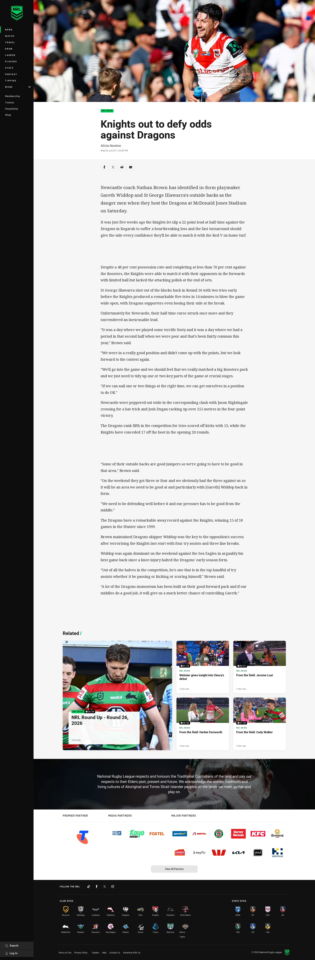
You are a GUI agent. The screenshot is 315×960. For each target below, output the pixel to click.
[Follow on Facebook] (96, 886)
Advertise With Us (131, 952)
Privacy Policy (81, 952)
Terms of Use (64, 952)
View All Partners (174, 869)
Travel (10, 42)
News (9, 29)
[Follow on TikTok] (88, 886)
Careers (95, 952)
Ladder (10, 55)
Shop (8, 114)
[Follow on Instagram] (112, 886)
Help (104, 952)
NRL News (107, 111)
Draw (9, 48)
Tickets (9, 102)
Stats (9, 67)
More (9, 87)
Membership (12, 96)
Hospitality (11, 108)
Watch (10, 36)
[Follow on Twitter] (104, 886)
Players (11, 61)
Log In (14, 953)
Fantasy (11, 74)
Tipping (10, 80)
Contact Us (114, 952)
